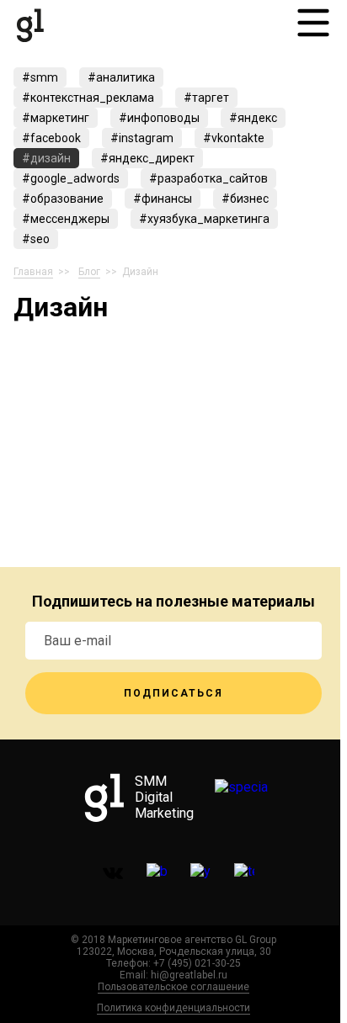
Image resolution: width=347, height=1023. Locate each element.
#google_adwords (71, 178)
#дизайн (46, 158)
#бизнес (245, 198)
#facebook (51, 138)
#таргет (206, 97)
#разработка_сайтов (208, 178)
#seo (36, 239)
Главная (33, 272)
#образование (63, 198)
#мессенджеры (65, 218)
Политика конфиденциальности (173, 1008)
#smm (40, 77)
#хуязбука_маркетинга (204, 218)
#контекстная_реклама (88, 97)
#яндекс (253, 118)
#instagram (142, 138)
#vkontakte (233, 138)
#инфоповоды (159, 118)
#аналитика (121, 77)
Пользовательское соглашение (173, 987)
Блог (89, 272)
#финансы (162, 198)
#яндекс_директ (147, 158)
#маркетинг (55, 118)
